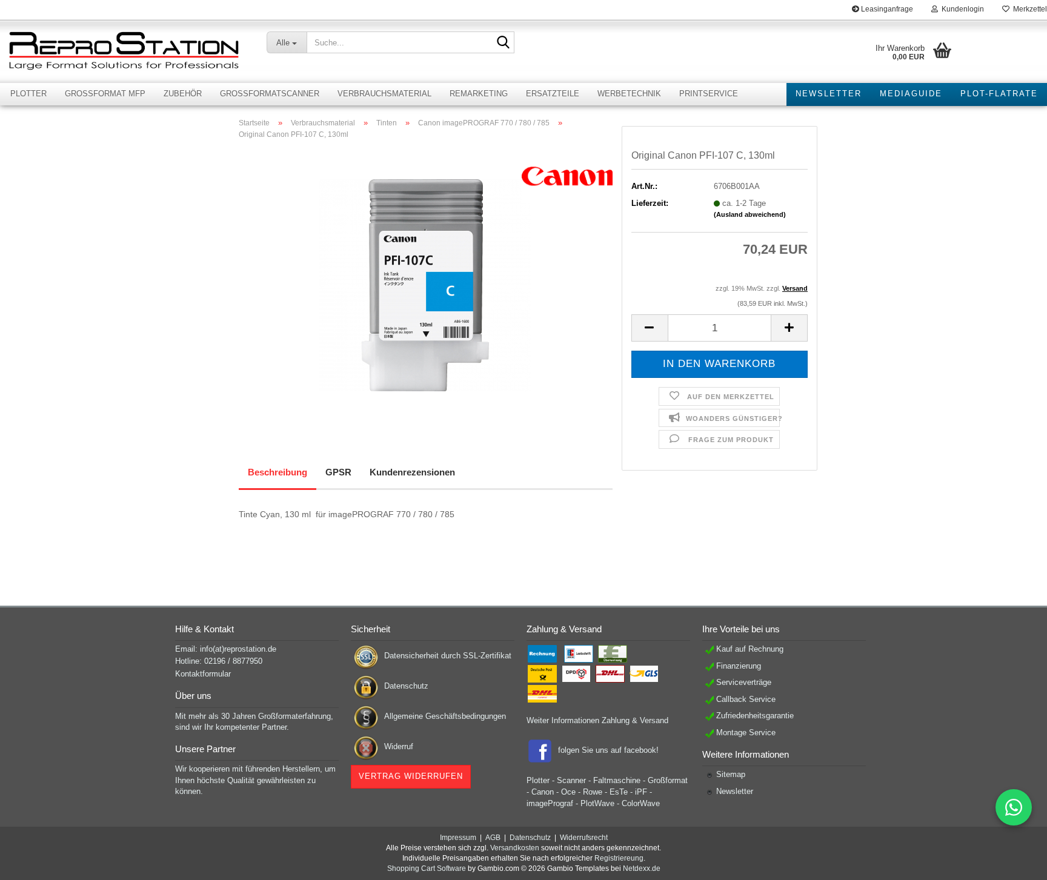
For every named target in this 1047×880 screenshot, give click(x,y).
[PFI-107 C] (425, 284)
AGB (492, 837)
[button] (649, 328)
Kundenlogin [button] (961, 9)
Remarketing (479, 93)
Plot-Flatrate (999, 93)
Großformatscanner (269, 93)
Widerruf (398, 746)
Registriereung (618, 858)
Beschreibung (277, 472)
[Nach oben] (1013, 862)
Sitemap (730, 774)
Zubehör (183, 93)
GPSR (338, 472)
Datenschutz (406, 685)
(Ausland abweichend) (750, 214)
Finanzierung (738, 665)
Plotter (28, 93)
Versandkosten (514, 848)
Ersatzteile (552, 93)
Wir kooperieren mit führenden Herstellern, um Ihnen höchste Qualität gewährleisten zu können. (255, 780)
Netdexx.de (641, 868)
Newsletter (829, 93)
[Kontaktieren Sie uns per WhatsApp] (1013, 807)
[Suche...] (502, 43)
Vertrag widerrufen (411, 776)
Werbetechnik (629, 93)
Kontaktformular (203, 673)
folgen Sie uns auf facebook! (608, 750)
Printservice (708, 93)
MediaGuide (911, 93)
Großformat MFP (105, 93)
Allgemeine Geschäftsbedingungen (445, 716)
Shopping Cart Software (426, 868)
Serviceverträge (743, 682)
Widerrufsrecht (584, 837)
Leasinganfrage (886, 9)
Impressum (458, 837)
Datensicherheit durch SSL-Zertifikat (447, 655)
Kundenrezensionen (412, 472)
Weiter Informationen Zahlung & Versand (597, 720)
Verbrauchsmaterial (384, 93)
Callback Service (746, 699)
